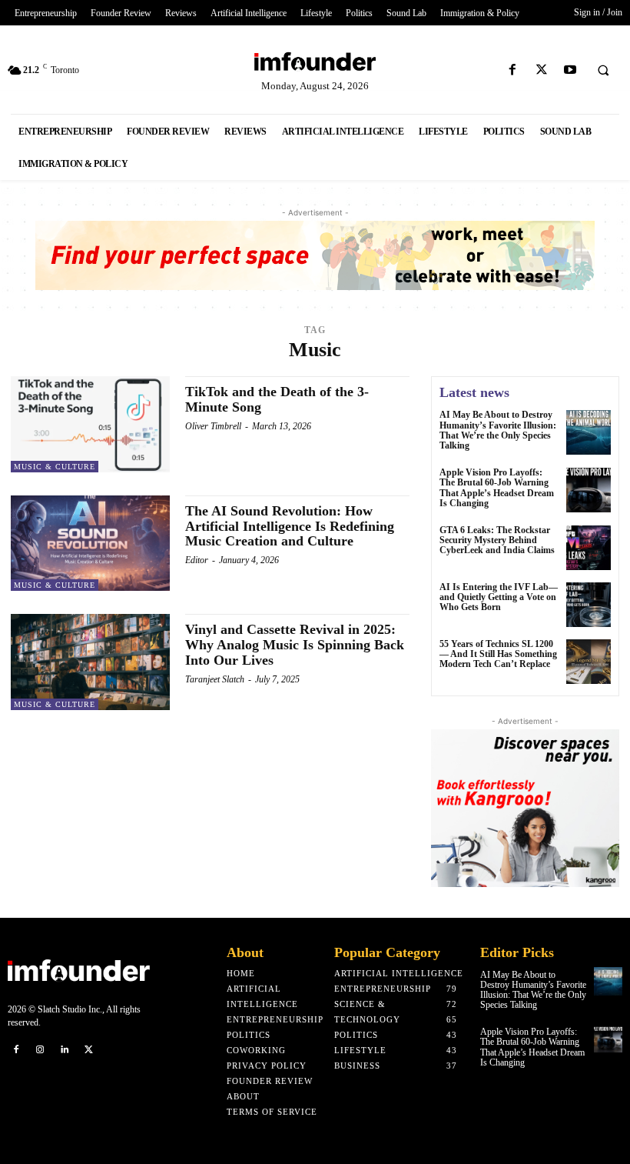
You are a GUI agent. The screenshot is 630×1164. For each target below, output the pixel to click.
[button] (603, 71)
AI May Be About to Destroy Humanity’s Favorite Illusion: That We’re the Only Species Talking (497, 430)
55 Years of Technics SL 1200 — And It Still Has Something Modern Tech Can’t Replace (498, 654)
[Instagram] (40, 1048)
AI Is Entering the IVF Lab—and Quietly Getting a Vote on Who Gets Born (498, 597)
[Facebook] (512, 70)
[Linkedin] (64, 1048)
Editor (196, 560)
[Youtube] (569, 70)
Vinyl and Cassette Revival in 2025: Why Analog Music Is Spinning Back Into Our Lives (294, 645)
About (245, 952)
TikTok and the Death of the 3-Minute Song (277, 399)
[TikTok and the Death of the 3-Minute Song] (90, 424)
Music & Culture (54, 466)
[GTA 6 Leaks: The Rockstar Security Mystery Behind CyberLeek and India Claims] (588, 547)
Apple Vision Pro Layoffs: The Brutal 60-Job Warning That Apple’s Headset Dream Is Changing (496, 488)
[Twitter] (541, 70)
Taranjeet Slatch (214, 679)
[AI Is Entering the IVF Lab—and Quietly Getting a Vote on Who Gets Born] (588, 604)
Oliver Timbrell (213, 426)
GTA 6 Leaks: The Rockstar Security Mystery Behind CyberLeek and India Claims (497, 540)
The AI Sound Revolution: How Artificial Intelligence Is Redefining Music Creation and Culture (289, 526)
